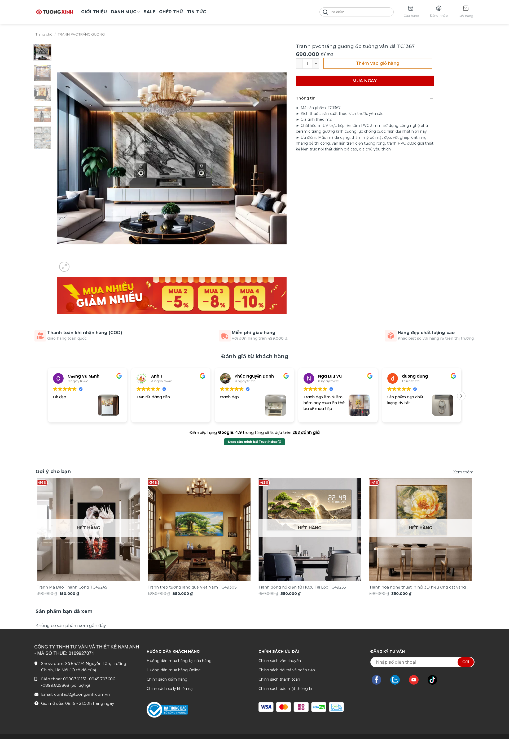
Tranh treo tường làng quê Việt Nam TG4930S (192, 587)
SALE (149, 11)
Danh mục (124, 11)
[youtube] (416, 680)
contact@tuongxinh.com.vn (82, 694)
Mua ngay (365, 80)
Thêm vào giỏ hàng (378, 63)
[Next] (460, 519)
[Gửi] (325, 12)
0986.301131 (74, 678)
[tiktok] (435, 680)
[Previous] (48, 519)
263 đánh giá (306, 432)
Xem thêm (463, 472)
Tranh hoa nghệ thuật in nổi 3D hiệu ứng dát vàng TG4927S (417, 587)
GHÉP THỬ (171, 11)
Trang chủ (44, 34)
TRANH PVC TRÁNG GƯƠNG (81, 34)
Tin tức (196, 11)
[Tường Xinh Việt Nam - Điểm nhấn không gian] (54, 12)
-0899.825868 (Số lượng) (65, 685)
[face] (379, 680)
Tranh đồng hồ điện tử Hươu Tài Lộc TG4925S (302, 587)
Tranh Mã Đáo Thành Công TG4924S (72, 587)
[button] (465, 12)
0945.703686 (102, 678)
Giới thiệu (94, 11)
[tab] (64, 611)
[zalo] (397, 680)
